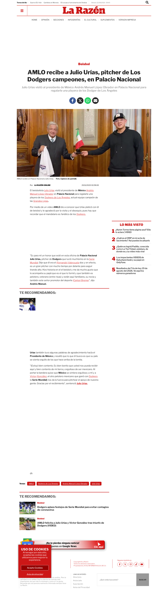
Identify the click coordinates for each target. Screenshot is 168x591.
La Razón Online (42, 185)
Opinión (45, 20)
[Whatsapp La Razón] (88, 100)
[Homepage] (84, 10)
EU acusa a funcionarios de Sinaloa (74, 3)
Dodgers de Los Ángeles (57, 197)
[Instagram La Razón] (130, 564)
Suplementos (108, 20)
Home (34, 20)
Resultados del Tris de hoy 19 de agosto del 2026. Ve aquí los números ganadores (131, 271)
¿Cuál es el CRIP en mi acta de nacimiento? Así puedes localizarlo (133, 239)
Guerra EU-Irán (36, 3)
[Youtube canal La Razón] (141, 564)
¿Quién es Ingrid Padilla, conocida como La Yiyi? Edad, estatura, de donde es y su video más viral (132, 249)
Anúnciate (77, 580)
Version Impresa (127, 20)
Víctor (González (38, 376)
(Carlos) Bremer (81, 280)
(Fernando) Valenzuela (67, 262)
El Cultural (90, 20)
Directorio (77, 577)
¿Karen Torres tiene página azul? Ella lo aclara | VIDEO (133, 230)
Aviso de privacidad (35, 574)
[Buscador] (147, 2)
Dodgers (93, 376)
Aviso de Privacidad (81, 587)
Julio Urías (49, 190)
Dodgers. (81, 214)
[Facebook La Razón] (72, 100)
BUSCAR (142, 580)
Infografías (74, 20)
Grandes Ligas (40, 201)
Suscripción (78, 584)
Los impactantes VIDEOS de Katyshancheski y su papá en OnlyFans (130, 260)
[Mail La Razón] (95, 100)
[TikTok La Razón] (136, 564)
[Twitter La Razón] (80, 100)
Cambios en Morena (51, 3)
